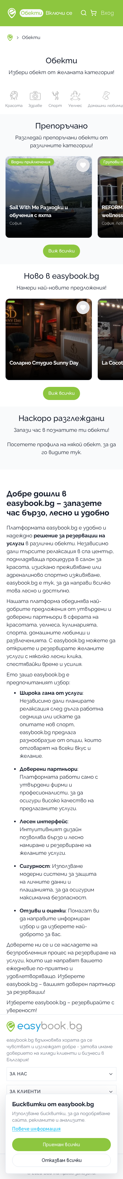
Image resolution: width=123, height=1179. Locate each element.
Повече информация (36, 1128)
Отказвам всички (62, 1160)
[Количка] (93, 13)
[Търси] (84, 13)
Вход (107, 13)
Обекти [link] (31, 37)
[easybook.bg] (12, 13)
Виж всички (61, 251)
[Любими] (83, 165)
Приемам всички (61, 1144)
